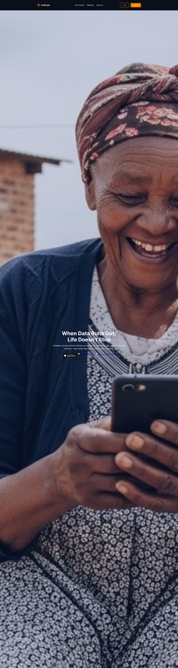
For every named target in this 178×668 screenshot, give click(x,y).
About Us (100, 5)
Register (136, 5)
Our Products (79, 5)
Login (124, 5)
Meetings (90, 5)
